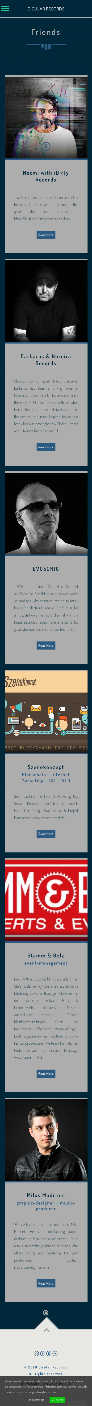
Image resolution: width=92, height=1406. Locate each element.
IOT (52, 780)
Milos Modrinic (46, 1195)
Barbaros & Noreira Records (46, 360)
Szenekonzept (46, 767)
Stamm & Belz (46, 955)
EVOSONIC (46, 568)
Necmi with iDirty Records (46, 176)
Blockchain (34, 774)
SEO (66, 780)
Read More (46, 235)
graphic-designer (36, 1203)
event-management (46, 963)
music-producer (55, 1205)
